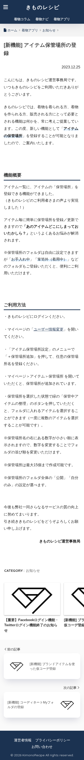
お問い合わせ (42, 747)
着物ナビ (42, 19)
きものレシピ (43, 7)
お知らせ (33, 570)
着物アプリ (62, 19)
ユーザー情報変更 (48, 329)
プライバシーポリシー (52, 740)
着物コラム (22, 19)
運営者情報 (23, 740)
